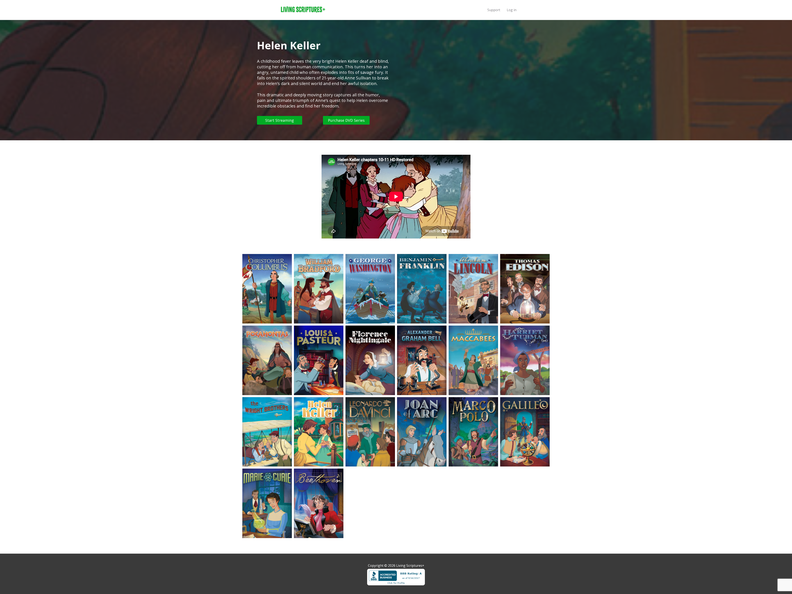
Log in (511, 10)
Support (493, 10)
